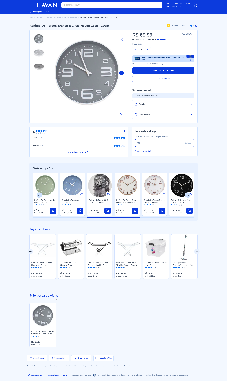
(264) (154, 268)
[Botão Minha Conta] (168, 5)
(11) (180, 205)
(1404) (183, 268)
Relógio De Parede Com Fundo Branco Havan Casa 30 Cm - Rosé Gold (127, 202)
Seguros (86, 366)
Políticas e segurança (34, 375)
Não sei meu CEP (143, 151)
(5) (125, 205)
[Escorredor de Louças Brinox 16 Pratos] (71, 247)
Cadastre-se (176, 6)
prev (30, 251)
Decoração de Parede (53, 18)
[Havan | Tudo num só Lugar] (46, 5)
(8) (71, 205)
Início (31, 18)
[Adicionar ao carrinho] (53, 211)
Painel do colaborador (73, 366)
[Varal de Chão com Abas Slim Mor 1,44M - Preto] (99, 247)
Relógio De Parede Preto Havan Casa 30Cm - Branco (181, 202)
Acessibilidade (53, 375)
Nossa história (32, 366)
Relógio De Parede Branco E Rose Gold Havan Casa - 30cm (154, 202)
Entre (181, 3)
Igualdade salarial (109, 366)
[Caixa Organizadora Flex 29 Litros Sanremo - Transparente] (156, 247)
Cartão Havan (96, 366)
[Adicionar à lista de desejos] (122, 114)
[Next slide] (121, 73)
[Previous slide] (39, 195)
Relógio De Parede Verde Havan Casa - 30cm (44, 201)
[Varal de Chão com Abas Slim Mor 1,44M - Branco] (128, 247)
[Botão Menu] (30, 5)
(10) (153, 205)
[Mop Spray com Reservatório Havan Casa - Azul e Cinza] (184, 247)
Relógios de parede (70, 18)
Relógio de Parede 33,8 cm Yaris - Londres (98, 201)
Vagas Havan (58, 366)
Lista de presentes (46, 366)
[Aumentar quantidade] (147, 50)
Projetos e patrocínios (137, 366)
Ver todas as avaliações (79, 152)
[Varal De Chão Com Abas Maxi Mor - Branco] (43, 247)
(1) (43, 205)
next (197, 251)
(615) (98, 268)
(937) (41, 268)
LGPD (65, 375)
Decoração (40, 18)
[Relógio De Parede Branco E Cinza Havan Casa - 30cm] (43, 316)
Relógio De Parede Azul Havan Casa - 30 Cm (71, 201)
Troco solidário (122, 366)
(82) (69, 268)
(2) (40, 336)
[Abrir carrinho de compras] (195, 5)
